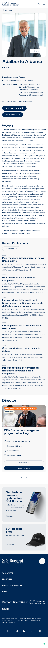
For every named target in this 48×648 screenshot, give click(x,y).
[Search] (39, 4)
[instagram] (39, 631)
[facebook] (9, 631)
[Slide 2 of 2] (26, 477)
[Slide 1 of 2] (21, 477)
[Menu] (44, 4)
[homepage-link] (10, 4)
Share (36, 51)
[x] (16, 631)
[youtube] (31, 631)
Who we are (7, 573)
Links (4, 591)
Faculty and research (12, 585)
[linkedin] (24, 631)
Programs (7, 579)
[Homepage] (12, 561)
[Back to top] (42, 561)
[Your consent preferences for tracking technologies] (44, 644)
